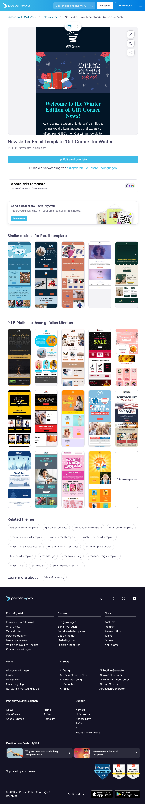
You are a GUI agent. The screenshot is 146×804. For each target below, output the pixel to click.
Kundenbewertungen (19, 649)
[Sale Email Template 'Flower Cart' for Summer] (126, 357)
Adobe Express (15, 719)
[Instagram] (112, 598)
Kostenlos (111, 622)
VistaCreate (13, 714)
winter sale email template (98, 537)
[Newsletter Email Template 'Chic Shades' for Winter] (46, 274)
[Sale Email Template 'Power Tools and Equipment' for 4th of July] (126, 418)
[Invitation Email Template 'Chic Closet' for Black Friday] (19, 357)
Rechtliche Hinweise (88, 732)
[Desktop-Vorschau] (69, 27)
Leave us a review (16, 640)
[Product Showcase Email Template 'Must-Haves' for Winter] (73, 357)
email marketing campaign (25, 546)
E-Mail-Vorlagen (67, 626)
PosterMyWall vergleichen (22, 700)
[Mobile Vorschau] (77, 27)
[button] (131, 34)
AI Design (65, 670)
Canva (9, 709)
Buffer (47, 714)
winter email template (63, 537)
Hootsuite (49, 719)
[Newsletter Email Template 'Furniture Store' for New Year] (126, 274)
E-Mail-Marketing (54, 577)
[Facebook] (101, 598)
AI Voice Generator (110, 675)
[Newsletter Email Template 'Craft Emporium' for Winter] (19, 274)
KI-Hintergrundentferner (114, 679)
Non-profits (112, 645)
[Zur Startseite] (15, 5)
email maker (17, 565)
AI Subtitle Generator (112, 670)
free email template (21, 556)
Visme (47, 709)
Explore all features (69, 645)
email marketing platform (67, 565)
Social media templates (71, 631)
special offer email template (26, 537)
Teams (108, 635)
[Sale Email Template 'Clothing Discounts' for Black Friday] (46, 418)
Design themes (67, 635)
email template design (99, 546)
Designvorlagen (67, 622)
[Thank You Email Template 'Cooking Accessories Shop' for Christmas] (19, 479)
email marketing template (63, 546)
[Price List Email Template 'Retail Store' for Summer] (73, 418)
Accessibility (83, 719)
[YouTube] (134, 598)
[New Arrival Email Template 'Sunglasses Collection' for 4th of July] (100, 418)
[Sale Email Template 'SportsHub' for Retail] (46, 479)
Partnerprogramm (16, 635)
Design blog (13, 679)
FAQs (79, 723)
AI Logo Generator (110, 684)
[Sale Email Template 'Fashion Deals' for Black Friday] (100, 357)
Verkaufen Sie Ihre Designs (22, 645)
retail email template (121, 527)
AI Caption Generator (112, 688)
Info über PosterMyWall (20, 622)
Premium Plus (113, 631)
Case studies (13, 631)
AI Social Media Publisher (75, 675)
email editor (38, 565)
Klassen (10, 675)
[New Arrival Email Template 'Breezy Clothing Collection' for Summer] (46, 357)
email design (47, 556)
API (78, 728)
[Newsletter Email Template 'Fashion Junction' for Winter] (73, 274)
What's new (13, 626)
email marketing (71, 556)
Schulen (109, 640)
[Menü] (140, 5)
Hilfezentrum (83, 714)
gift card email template (24, 527)
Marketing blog (15, 684)
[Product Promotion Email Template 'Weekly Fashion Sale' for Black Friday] (19, 418)
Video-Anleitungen (17, 670)
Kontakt (80, 709)
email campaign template (103, 556)
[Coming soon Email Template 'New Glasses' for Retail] (100, 274)
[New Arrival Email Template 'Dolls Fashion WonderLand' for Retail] (73, 479)
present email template (88, 527)
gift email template (56, 527)
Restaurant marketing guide (22, 688)
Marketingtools (66, 640)
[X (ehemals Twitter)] (123, 598)
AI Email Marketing (71, 679)
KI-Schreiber (67, 684)
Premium (110, 626)
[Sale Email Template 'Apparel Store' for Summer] (100, 479)
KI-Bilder (65, 688)
